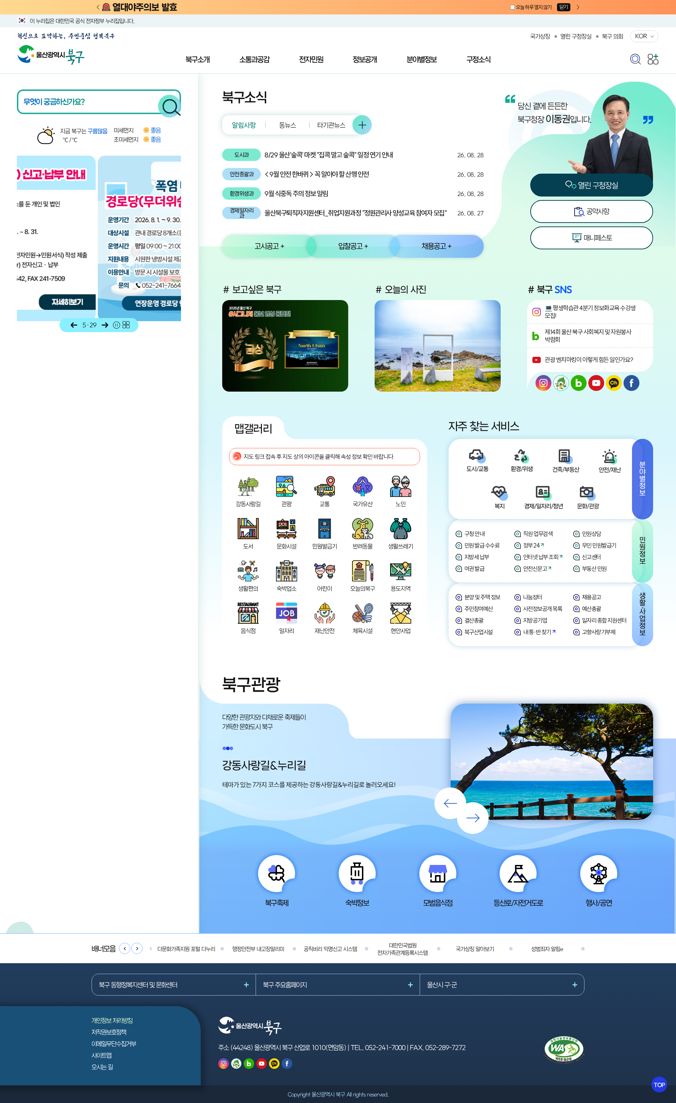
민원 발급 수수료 (482, 545)
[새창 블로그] (579, 383)
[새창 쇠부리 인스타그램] (561, 383)
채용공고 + (436, 246)
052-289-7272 (445, 1047)
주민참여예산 (478, 608)
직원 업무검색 (538, 533)
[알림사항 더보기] (362, 125)
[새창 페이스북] (631, 383)
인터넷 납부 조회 (540, 557)
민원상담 (591, 533)
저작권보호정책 (109, 1032)
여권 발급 (474, 568)
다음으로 (105, 325)
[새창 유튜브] (596, 383)
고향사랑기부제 (598, 632)
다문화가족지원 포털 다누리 (186, 949)
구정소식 (478, 59)
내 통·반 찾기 (537, 632)
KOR (641, 35)
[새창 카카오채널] (614, 383)
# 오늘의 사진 (400, 289)
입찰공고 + (353, 246)
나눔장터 (532, 597)
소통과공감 (254, 59)
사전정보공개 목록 (542, 608)
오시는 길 (102, 1067)
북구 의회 (612, 36)
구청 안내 (474, 533)
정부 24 (531, 545)
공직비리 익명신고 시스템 (330, 949)
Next (578, 7)
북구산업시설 (478, 632)
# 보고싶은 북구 (251, 289)
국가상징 (540, 36)
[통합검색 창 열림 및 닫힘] (635, 57)
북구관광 (251, 684)
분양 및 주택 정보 (482, 597)
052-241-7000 (385, 1047)
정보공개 (365, 59)
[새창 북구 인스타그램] (543, 383)
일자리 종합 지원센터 (604, 620)
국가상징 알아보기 (475, 949)
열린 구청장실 (576, 36)
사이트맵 (101, 1055)
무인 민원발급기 (599, 545)
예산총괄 (591, 608)
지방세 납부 (476, 557)
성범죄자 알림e (547, 949)
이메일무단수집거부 (114, 1043)
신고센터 (591, 557)
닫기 (563, 7)
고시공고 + (269, 246)
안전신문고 (535, 568)
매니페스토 (597, 237)
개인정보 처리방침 (112, 1020)
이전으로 (74, 325)
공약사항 (597, 211)
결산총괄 (473, 620)
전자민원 (311, 59)
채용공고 (591, 597)
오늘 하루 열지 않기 (534, 7)
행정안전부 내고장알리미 (258, 949)
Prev (98, 7)
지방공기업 (535, 620)
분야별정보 (422, 59)
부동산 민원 (594, 568)
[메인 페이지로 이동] (51, 48)
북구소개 (197, 59)
